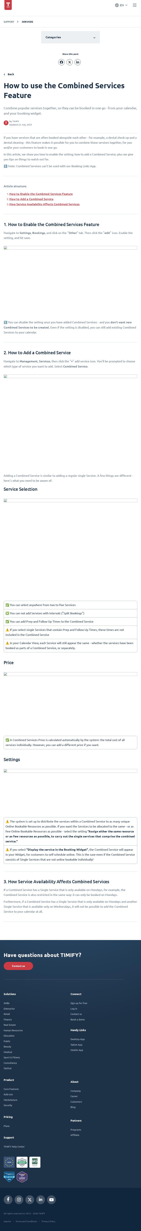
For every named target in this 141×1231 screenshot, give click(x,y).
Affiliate (74, 1135)
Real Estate (10, 1024)
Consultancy (10, 1062)
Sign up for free (78, 1003)
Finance (8, 1019)
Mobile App (76, 1050)
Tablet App (76, 1044)
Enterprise (9, 1008)
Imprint (7, 1221)
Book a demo (77, 1019)
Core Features (11, 1089)
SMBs (7, 1003)
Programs (75, 1129)
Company (75, 1090)
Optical (8, 1068)
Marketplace (10, 1099)
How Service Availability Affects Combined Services (44, 204)
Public (7, 1041)
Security (8, 1105)
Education (9, 1035)
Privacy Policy (48, 1221)
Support (9, 21)
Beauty (7, 1046)
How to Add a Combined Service (31, 199)
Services (27, 21)
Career (74, 1096)
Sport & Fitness (12, 1057)
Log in (73, 1008)
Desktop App (77, 1039)
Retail (7, 1013)
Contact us (18, 965)
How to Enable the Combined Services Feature (41, 194)
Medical (8, 1052)
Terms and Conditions (26, 1221)
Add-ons (8, 1094)
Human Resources (13, 1030)
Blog (73, 1107)
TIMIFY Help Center (14, 1146)
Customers (76, 1101)
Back (10, 74)
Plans (7, 1126)
